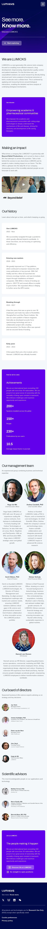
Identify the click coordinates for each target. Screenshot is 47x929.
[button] (43, 4)
